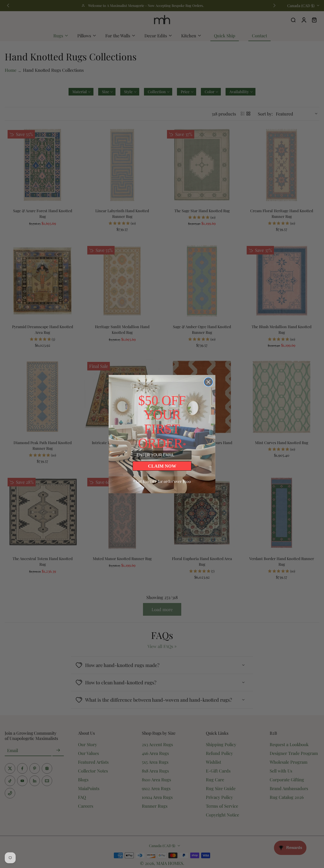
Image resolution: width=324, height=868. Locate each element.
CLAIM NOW (162, 466)
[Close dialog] (208, 382)
